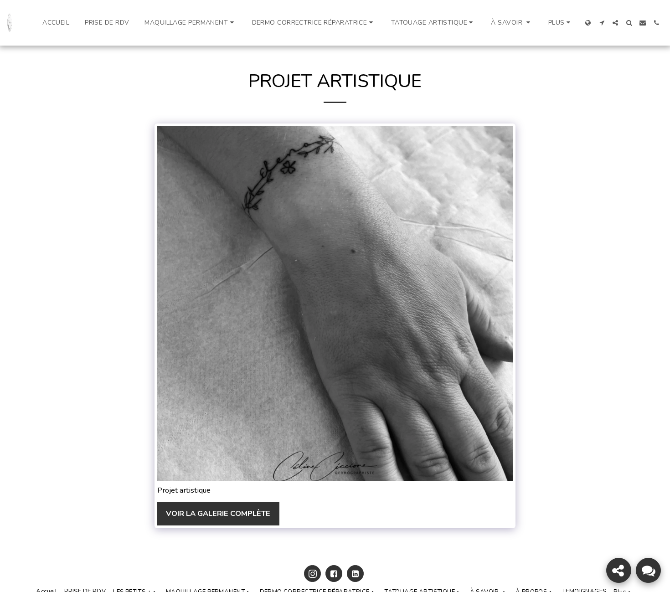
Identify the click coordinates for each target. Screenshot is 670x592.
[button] (190, 22)
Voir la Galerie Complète (218, 513)
